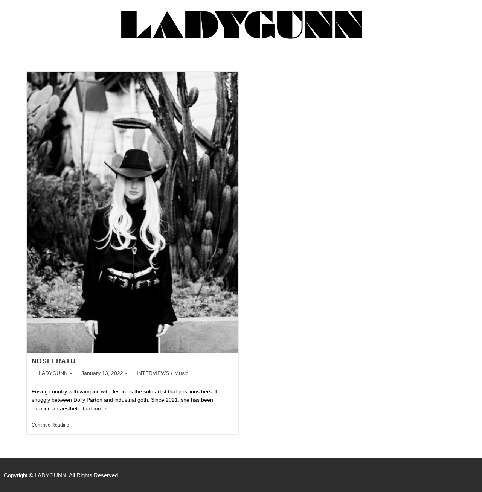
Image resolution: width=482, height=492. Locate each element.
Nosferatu (53, 361)
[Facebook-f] (443, 475)
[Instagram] (458, 475)
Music (181, 373)
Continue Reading (53, 425)
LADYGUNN (53, 373)
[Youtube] (474, 475)
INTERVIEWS (153, 373)
